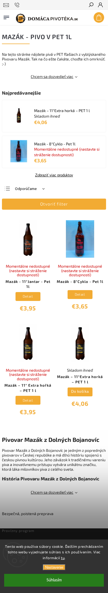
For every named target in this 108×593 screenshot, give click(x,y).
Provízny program (18, 530)
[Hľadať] (91, 5)
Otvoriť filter (54, 203)
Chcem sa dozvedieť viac (52, 76)
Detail (28, 296)
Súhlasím (54, 580)
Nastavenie (54, 567)
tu (63, 558)
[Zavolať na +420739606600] (18, 5)
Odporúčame (26, 189)
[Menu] (6, 16)
